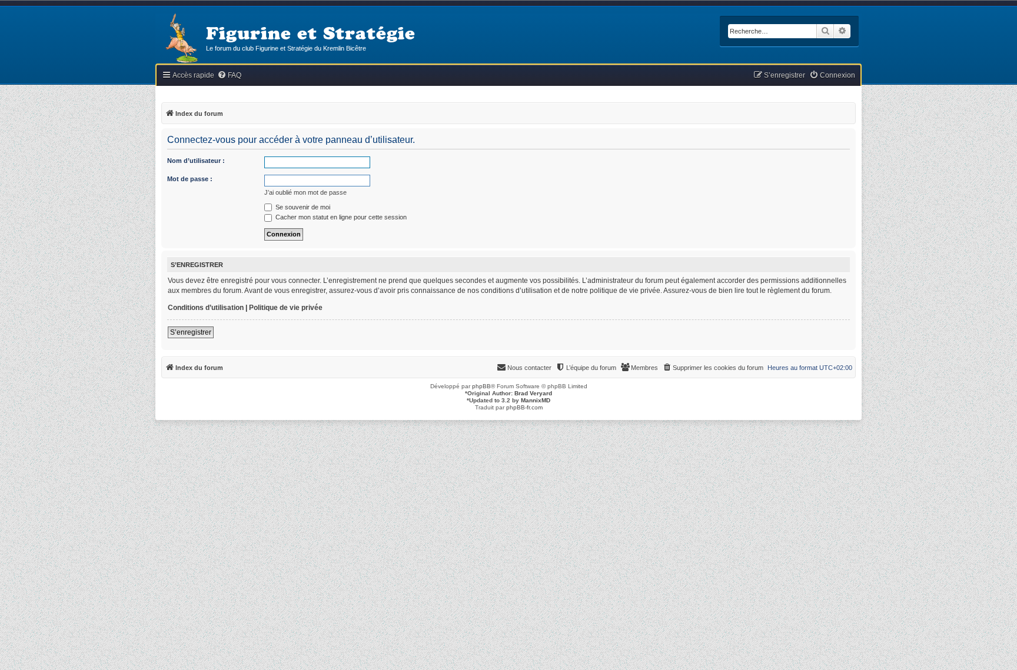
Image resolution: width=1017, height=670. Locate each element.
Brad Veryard (533, 393)
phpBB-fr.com (524, 407)
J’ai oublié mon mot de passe (305, 192)
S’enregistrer (190, 332)
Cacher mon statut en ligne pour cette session (340, 217)
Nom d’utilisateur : (196, 160)
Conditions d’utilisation (206, 308)
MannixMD (535, 400)
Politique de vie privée (286, 308)
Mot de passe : (189, 178)
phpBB (481, 386)
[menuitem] (229, 76)
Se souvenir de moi (302, 207)
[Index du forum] (180, 39)
